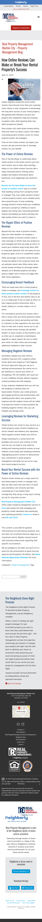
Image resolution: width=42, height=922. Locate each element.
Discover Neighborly (20, 871)
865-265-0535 (24, 9)
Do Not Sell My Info (13, 903)
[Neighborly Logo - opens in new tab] (23, 819)
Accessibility (31, 901)
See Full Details (14, 683)
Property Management (20, 565)
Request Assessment (21, 28)
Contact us (27, 514)
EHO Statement (20, 739)
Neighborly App (20, 737)
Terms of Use (9, 901)
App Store (14, 888)
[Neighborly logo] (21, 2)
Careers (20, 744)
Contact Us (20, 730)
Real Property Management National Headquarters (20, 735)
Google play (28, 888)
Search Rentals (8, 6)
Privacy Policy (20, 901)
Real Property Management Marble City (18, 501)
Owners (25, 6)
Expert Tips (34, 6)
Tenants (18, 6)
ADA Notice (21, 784)
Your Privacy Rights (28, 903)
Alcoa (4, 508)
